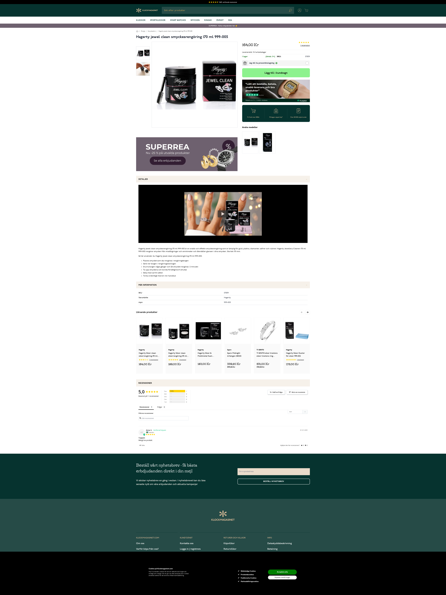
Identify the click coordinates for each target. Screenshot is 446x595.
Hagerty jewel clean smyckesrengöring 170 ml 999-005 (175, 31)
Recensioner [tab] (144, 407)
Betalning (272, 549)
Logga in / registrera (190, 549)
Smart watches (178, 20)
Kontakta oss (186, 543)
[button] (307, 312)
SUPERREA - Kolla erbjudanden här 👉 (223, 26)
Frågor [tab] (159, 407)
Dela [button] (143, 445)
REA (230, 20)
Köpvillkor (229, 543)
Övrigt (220, 20)
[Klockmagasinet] (147, 10)
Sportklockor (158, 20)
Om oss (140, 543)
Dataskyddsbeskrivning (279, 543)
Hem (137, 31)
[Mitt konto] (300, 10)
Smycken (195, 20)
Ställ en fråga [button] (277, 392)
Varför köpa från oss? (147, 549)
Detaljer (143, 179)
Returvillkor (230, 549)
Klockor (141, 20)
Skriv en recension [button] (298, 392)
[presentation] (243, 61)
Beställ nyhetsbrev (273, 481)
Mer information (147, 285)
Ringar (208, 20)
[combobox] (228, 10)
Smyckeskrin (152, 31)
